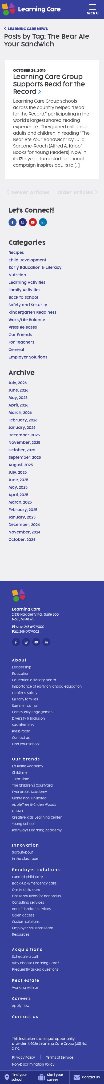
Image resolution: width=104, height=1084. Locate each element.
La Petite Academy (27, 766)
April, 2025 (18, 495)
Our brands (26, 759)
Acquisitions (27, 949)
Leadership (21, 667)
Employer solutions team (32, 928)
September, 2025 (25, 457)
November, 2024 (24, 532)
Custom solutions (25, 922)
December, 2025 (24, 435)
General (16, 350)
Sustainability (23, 725)
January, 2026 (22, 427)
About (19, 660)
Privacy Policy (23, 1057)
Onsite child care (26, 890)
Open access (23, 915)
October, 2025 (22, 450)
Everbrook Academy (29, 792)
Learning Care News (28, 29)
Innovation (25, 845)
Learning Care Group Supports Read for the (49, 84)
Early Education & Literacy (35, 267)
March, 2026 (20, 413)
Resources (20, 934)
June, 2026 (18, 390)
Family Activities (24, 290)
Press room (21, 731)
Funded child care (27, 877)
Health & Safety (24, 693)
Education (20, 674)
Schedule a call (25, 957)
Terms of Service (59, 1057)
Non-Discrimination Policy (33, 1064)
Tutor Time (20, 779)
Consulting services (28, 902)
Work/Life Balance (27, 320)
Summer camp (24, 706)
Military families (25, 699)
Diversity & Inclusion (28, 718)
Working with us (25, 988)
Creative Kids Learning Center (37, 817)
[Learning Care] (18, 10)
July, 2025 (18, 472)
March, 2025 (20, 502)
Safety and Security (28, 305)
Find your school (25, 744)
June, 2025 (18, 480)
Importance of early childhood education (47, 686)
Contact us (21, 738)
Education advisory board (34, 680)
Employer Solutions (28, 357)
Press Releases (23, 327)
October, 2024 (22, 539)
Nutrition (17, 275)
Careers (21, 999)
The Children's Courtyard (32, 785)
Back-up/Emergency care (34, 883)
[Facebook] (13, 222)
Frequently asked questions (35, 969)
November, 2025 (24, 442)
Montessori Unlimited (29, 798)
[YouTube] (33, 222)
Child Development (27, 260)
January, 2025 (22, 517)
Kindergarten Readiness (32, 312)
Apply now (21, 1006)
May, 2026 (18, 398)
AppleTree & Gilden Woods (34, 805)
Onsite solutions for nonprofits (36, 896)
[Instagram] (23, 222)
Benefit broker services (31, 909)
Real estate (25, 980)
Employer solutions (36, 870)
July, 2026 (18, 383)
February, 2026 (23, 420)
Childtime (19, 773)
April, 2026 (18, 405)
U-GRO (17, 811)
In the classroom (25, 859)
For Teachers (21, 342)
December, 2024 (24, 525)
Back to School (23, 297)
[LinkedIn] (43, 222)
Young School (23, 824)
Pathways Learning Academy (37, 830)
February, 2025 (23, 510)
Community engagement (33, 712)
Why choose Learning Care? (35, 963)
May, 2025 (18, 487)
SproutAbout (22, 852)
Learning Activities (27, 282)
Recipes (16, 252)
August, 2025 (21, 465)
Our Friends (20, 335)
